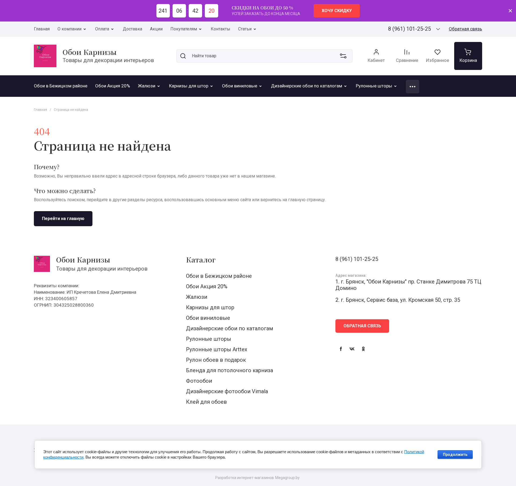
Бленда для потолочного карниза (229, 370)
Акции (156, 28)
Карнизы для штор (210, 307)
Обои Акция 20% (206, 286)
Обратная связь (465, 28)
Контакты (220, 28)
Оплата (102, 28)
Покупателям (183, 28)
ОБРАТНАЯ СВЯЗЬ (362, 325)
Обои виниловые (208, 318)
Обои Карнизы (90, 52)
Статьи (245, 28)
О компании (69, 28)
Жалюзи (196, 297)
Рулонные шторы (208, 339)
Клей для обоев (206, 402)
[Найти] (183, 56)
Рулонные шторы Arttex (216, 349)
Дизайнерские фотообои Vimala (227, 391)
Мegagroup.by (287, 478)
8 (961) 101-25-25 (409, 29)
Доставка (132, 28)
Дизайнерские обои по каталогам (229, 328)
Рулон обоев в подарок (216, 360)
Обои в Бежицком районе (219, 276)
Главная (42, 28)
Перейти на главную (63, 218)
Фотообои (199, 381)
